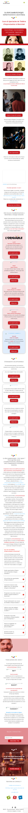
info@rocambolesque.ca (15, 785)
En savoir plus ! (14, 253)
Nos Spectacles (14, 152)
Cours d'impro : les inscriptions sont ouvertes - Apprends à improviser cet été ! (14, 32)
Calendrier (5, 184)
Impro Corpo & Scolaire (14, 115)
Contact (19, 811)
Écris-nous (14, 769)
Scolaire (23, 484)
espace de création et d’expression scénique (14, 520)
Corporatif (17, 484)
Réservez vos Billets (14, 205)
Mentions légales (12, 811)
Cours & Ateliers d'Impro (14, 74)
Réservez (14, 257)
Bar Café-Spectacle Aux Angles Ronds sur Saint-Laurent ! (14, 195)
